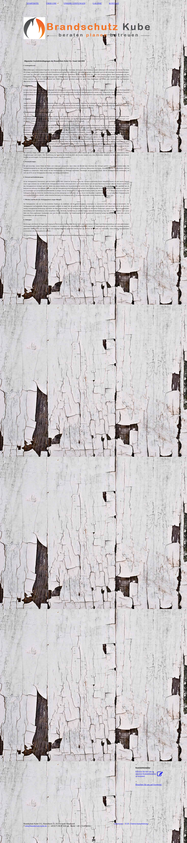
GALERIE (97, 3)
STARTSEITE (33, 3)
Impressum (118, 824)
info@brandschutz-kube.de (36, 826)
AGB (127, 824)
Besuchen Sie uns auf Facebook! (148, 785)
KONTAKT (114, 3)
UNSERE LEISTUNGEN (74, 3)
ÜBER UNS (51, 3)
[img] (93, 28)
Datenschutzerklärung (139, 824)
